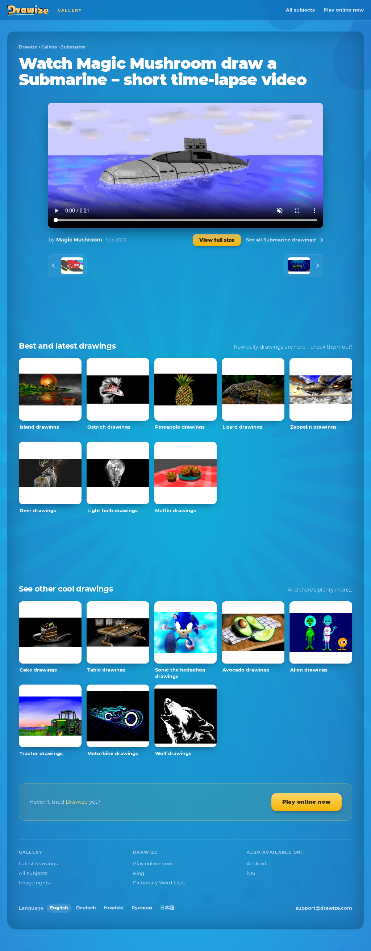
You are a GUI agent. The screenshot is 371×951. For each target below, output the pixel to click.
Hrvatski (114, 907)
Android (256, 863)
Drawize (28, 47)
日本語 (167, 907)
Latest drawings (38, 863)
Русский (142, 907)
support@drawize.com (324, 908)
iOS (251, 873)
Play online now (344, 10)
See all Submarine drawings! (281, 240)
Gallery (49, 47)
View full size (216, 240)
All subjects (300, 10)
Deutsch (86, 907)
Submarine (73, 47)
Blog (138, 873)
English (59, 907)
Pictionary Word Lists (159, 882)
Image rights (34, 882)
